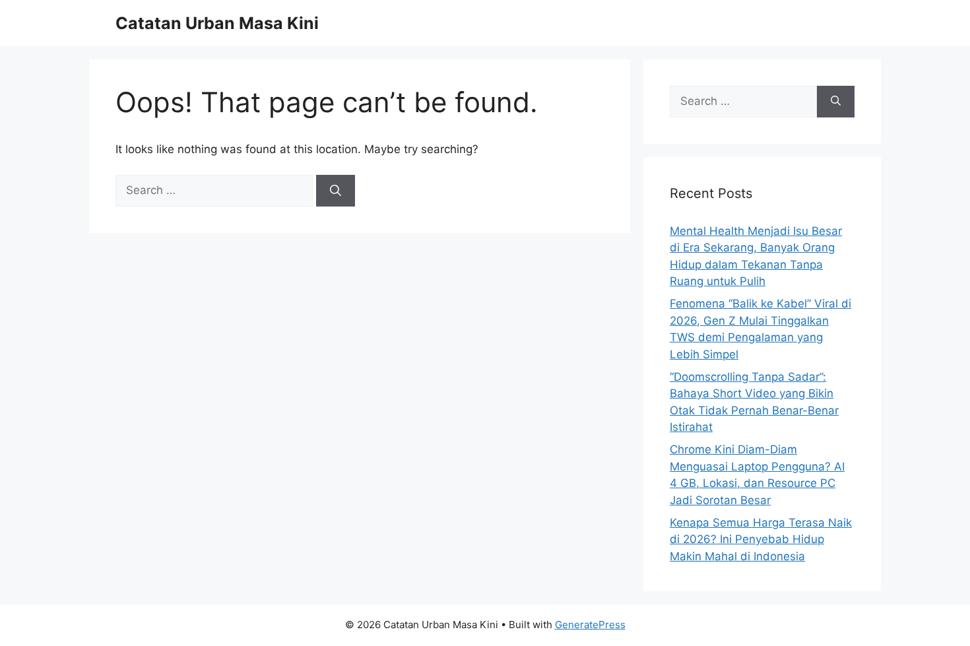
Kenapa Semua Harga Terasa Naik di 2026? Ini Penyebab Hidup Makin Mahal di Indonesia (761, 539)
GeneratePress (590, 624)
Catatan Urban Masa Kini (217, 23)
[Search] (335, 191)
